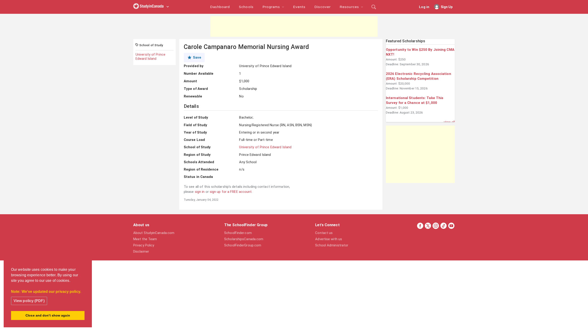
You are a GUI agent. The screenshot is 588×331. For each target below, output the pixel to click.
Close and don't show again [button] (47, 315)
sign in (200, 192)
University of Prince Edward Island (150, 56)
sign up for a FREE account (231, 192)
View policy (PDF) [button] (29, 301)
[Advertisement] (294, 26)
